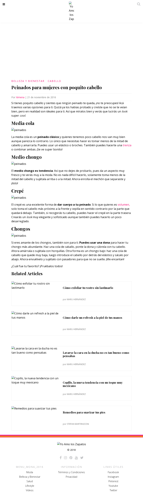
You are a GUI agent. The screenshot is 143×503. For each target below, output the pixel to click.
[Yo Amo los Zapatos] (71, 11)
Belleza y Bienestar (27, 81)
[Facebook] (61, 457)
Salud (30, 481)
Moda (29, 472)
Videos (29, 490)
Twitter (113, 490)
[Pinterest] (70, 457)
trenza (127, 145)
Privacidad (71, 476)
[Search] (137, 4)
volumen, (124, 204)
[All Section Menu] (4, 4)
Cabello (54, 81)
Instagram (113, 476)
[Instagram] (65, 457)
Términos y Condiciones (71, 472)
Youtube (113, 485)
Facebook (113, 472)
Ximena (20, 97)
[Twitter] (82, 457)
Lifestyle (29, 485)
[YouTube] (76, 457)
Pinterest (113, 481)
